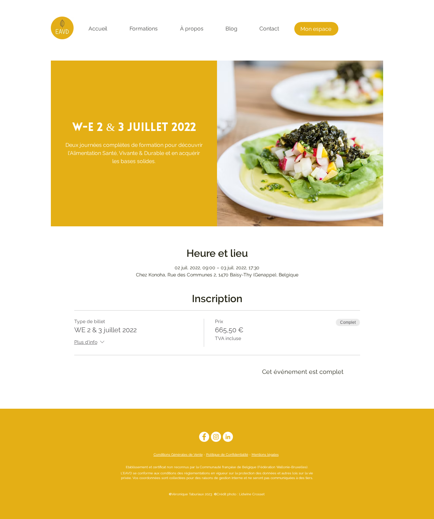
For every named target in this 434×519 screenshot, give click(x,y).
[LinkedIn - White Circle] (228, 437)
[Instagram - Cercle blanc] (216, 437)
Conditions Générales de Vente (178, 454)
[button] (143, 29)
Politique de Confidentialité (227, 454)
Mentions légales (265, 454)
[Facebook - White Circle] (204, 437)
